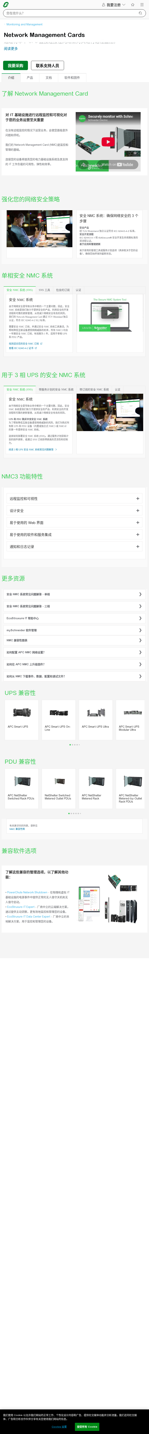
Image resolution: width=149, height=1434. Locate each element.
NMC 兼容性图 (17, 829)
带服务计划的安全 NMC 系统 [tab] (56, 389)
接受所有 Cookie (87, 1426)
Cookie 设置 (59, 1426)
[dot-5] (80, 813)
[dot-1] (72, 744)
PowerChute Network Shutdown (27, 892)
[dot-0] (70, 744)
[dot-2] (74, 744)
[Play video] (110, 313)
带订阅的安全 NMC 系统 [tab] (94, 389)
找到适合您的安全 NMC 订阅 (24, 343)
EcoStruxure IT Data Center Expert (28, 916)
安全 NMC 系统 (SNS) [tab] (20, 290)
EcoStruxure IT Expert (21, 906)
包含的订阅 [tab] (63, 290)
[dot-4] (79, 744)
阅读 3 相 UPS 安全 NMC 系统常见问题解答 (31, 449)
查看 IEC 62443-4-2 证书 (21, 348)
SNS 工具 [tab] (44, 290)
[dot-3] (77, 744)
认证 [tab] (78, 290)
